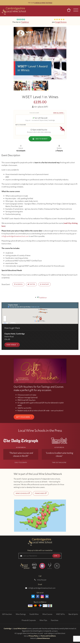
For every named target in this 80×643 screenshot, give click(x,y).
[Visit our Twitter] (33, 596)
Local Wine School (20, 628)
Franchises (40, 493)
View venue (11, 345)
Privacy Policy (33, 636)
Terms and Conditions (48, 636)
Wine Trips (43, 620)
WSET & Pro (60, 614)
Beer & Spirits (73, 614)
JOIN (55, 556)
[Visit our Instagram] (42, 596)
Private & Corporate (29, 620)
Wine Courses (47, 614)
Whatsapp (45, 284)
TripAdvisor (25, 22)
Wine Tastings (21, 614)
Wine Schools (22, 493)
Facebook (19, 284)
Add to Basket (41, 139)
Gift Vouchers (23, 417)
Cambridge (7, 628)
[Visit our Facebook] (37, 596)
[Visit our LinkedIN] (47, 596)
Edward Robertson (43, 638)
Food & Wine (34, 614)
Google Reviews (61, 22)
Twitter (32, 284)
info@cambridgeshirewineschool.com (15, 236)
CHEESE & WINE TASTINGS (43, 3)
